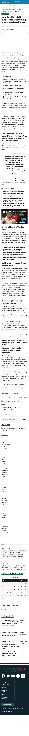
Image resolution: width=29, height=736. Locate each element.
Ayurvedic (20, 546)
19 (10, 592)
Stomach (21, 567)
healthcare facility (5, 478)
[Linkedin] (23, 676)
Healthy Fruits (19, 558)
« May (2, 601)
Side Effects (4, 524)
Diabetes (4, 550)
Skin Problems (5, 567)
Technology (3, 530)
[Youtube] (13, 676)
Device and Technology (6, 444)
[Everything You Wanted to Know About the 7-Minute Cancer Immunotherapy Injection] (24, 653)
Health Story (4, 476)
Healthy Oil (12, 560)
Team (4, 628)
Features (3, 457)
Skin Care (23, 565)
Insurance (3, 487)
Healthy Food (11, 558)
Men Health (3, 498)
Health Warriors (5, 409)
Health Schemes (4, 474)
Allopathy (4, 546)
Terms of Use (6, 2)
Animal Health (4, 437)
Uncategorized (4, 532)
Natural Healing (4, 502)
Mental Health (14, 409)
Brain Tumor (11, 548)
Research (3, 519)
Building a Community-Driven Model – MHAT (13, 89)
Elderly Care (10, 550)
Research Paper (4, 521)
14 (18, 589)
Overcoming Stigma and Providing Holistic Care (13, 93)
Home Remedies (4, 481)
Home (3, 9)
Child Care (3, 440)
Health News (11, 407)
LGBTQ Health (4, 491)
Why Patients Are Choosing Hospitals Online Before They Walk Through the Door (9, 634)
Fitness (16, 550)
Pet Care (4, 565)
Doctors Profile (4, 450)
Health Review (4, 472)
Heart (3, 561)
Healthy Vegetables (20, 560)
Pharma (3, 511)
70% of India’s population (17, 103)
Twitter (16, 393)
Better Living (4, 548)
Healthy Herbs (5, 560)
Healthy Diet (4, 558)
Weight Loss (13, 569)
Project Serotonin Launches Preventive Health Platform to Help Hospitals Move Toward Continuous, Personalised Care (9, 623)
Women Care (19, 569)
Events (2, 455)
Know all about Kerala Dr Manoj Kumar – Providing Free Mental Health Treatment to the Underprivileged (14, 81)
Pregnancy (10, 565)
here (20, 397)
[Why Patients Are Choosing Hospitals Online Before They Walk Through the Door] (24, 634)
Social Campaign (4, 526)
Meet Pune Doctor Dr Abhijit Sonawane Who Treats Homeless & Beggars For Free (14, 342)
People (2, 509)
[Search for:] (12, 419)
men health (15, 563)
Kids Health (9, 563)
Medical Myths (4, 493)
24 (3, 595)
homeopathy (8, 561)
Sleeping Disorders (14, 567)
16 (25, 589)
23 (25, 592)
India (2, 485)
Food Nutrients (5, 552)
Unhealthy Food (5, 569)
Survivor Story (4, 528)
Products (3, 517)
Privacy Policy (17, 1)
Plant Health (3, 515)
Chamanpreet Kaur (10, 29)
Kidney (3, 563)
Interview (3, 489)
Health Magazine (12, 554)
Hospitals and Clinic (5, 483)
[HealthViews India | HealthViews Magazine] (11, 5)
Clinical (3, 442)
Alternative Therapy (12, 546)
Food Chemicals (22, 550)
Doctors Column (4, 448)
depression (23, 548)
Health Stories (19, 407)
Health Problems (4, 470)
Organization (4, 506)
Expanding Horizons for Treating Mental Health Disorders (14, 97)
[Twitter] (8, 676)
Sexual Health (16, 565)
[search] (19, 5)
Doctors (3, 446)
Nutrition (3, 504)
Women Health (4, 537)
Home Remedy (16, 561)
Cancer (17, 548)
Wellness (3, 534)
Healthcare (18, 552)
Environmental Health (5, 453)
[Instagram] (18, 676)
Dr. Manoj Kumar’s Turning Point (12, 85)
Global (2, 459)
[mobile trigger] (2, 5)
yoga (25, 569)
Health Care (3, 461)
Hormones (23, 561)
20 (14, 592)
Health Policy (4, 465)
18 (7, 592)
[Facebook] (3, 676)
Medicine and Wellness (6, 496)
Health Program (5, 556)
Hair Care (12, 552)
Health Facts (5, 554)
